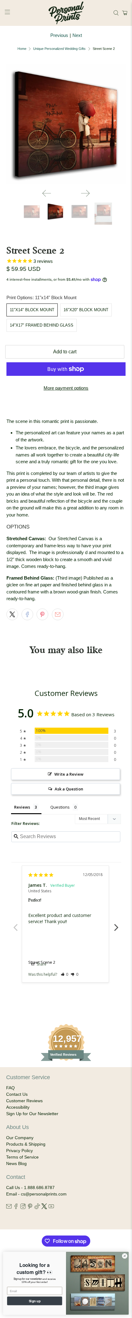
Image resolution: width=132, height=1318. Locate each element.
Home (21, 48)
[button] (123, 13)
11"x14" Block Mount (32, 309)
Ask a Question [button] (69, 789)
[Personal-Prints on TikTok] (37, 1207)
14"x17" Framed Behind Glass (41, 325)
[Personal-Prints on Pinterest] (30, 1207)
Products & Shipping (25, 1144)
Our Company (19, 1137)
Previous (59, 35)
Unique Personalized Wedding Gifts (59, 48)
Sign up (35, 1300)
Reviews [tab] (22, 807)
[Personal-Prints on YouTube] (51, 1207)
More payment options (66, 388)
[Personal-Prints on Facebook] (16, 1207)
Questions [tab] (60, 807)
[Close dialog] (124, 1256)
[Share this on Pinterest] (42, 614)
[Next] (85, 193)
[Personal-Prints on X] (44, 1207)
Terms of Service (22, 1157)
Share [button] (41, 964)
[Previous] (46, 193)
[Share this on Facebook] (27, 614)
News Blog (16, 1163)
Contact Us (17, 1094)
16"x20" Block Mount (86, 309)
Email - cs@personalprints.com (36, 1193)
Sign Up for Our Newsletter (32, 1113)
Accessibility (17, 1107)
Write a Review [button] (68, 774)
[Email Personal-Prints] (9, 1207)
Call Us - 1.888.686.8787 (30, 1187)
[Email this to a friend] (58, 614)
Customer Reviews (24, 1100)
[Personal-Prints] (66, 13)
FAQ (10, 1087)
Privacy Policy (19, 1150)
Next (77, 35)
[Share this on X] (12, 614)
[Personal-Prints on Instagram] (23, 1207)
